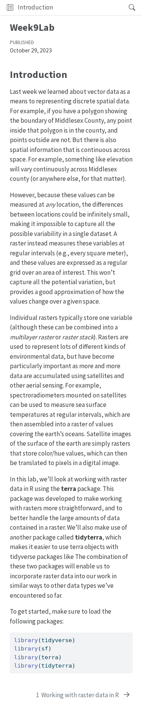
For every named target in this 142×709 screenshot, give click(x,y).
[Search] (125, 7)
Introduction (35, 7)
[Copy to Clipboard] (128, 635)
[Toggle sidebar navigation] (10, 7)
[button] (88, 7)
